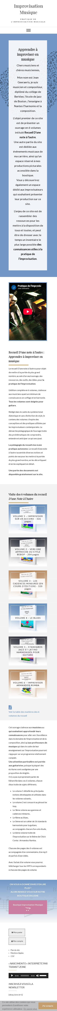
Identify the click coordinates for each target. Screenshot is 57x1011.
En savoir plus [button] (30, 1009)
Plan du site (15, 950)
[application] (28, 975)
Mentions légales (17, 953)
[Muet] (37, 975)
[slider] (43, 975)
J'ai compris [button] (47, 1006)
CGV (12, 956)
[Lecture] (12, 975)
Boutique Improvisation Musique (28, 904)
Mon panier (17, 932)
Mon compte (18, 941)
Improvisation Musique (28, 9)
